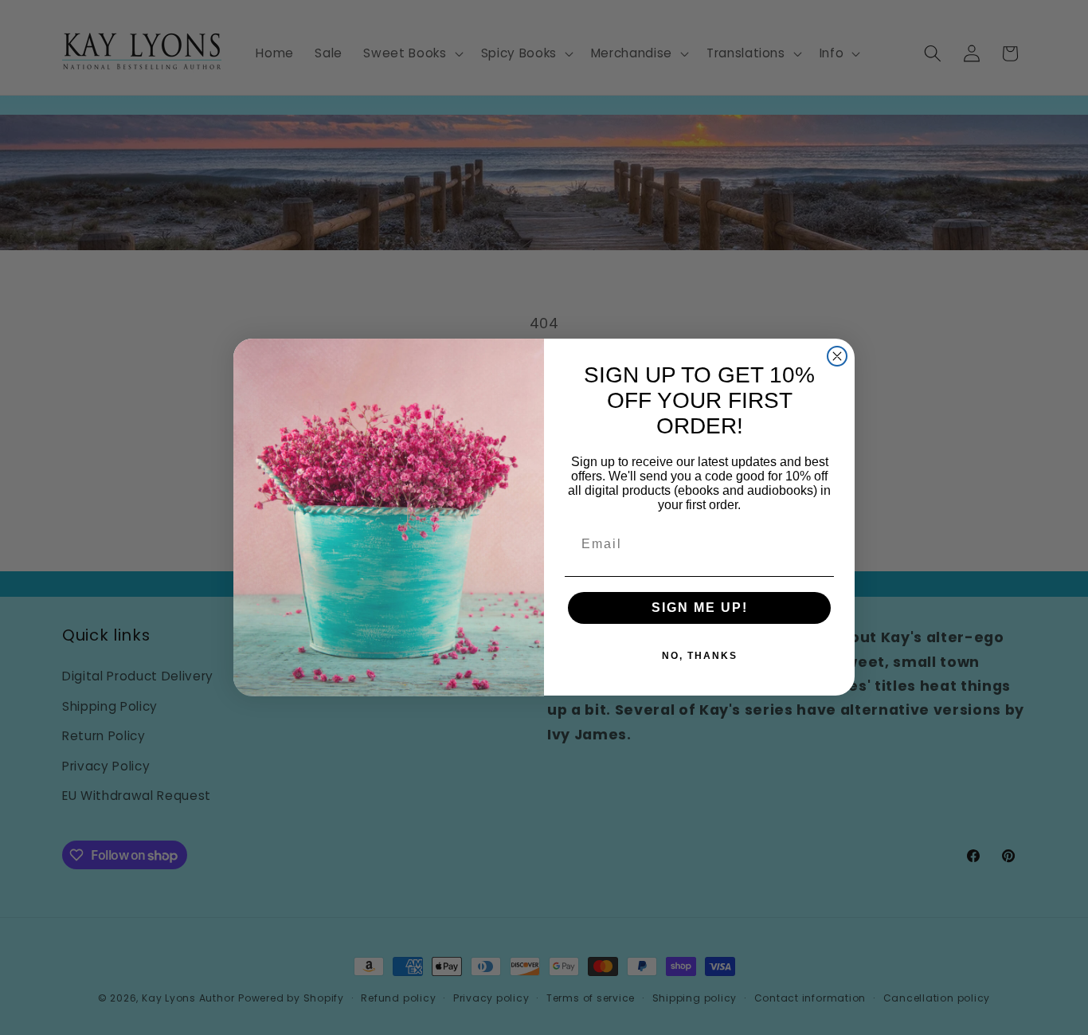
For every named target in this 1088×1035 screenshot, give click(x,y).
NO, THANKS (700, 656)
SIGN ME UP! (700, 608)
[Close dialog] (837, 356)
